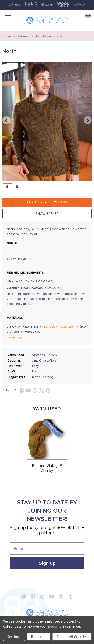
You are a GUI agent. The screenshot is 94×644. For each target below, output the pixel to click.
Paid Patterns (45, 36)
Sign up (47, 563)
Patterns (23, 36)
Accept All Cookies (72, 636)
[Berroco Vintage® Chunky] (47, 439)
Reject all (38, 636)
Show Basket (47, 214)
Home (7, 36)
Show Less (14, 338)
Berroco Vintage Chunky (62, 326)
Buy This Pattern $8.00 (47, 202)
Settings (14, 636)
